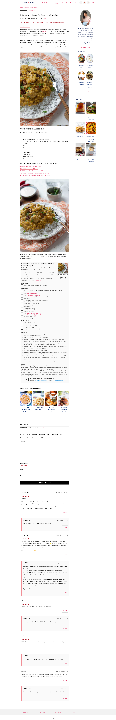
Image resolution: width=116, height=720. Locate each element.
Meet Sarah (73, 2)
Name (22, 469)
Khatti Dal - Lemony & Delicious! (29, 168)
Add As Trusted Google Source (56, 22)
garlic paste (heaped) (32, 293)
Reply (65, 512)
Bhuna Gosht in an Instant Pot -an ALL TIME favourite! (35, 175)
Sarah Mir (39, 280)
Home (38, 2)
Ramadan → (90, 91)
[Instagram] (88, 2)
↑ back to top (74, 712)
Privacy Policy (58, 712)
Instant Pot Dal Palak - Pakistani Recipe (30, 166)
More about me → (85, 47)
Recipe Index (45, 2)
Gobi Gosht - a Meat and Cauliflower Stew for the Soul (34, 173)
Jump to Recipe (26, 22)
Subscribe (65, 2)
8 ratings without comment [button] (45, 428)
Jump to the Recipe (25, 26)
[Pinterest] (84, 2)
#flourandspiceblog (56, 380)
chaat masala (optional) (33, 315)
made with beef (46, 31)
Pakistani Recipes (55, 2)
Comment (23, 441)
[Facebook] (80, 2)
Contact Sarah (42, 712)
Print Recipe (38, 22)
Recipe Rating (24, 463)
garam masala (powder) (33, 313)
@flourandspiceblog (40, 380)
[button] (21, 10)
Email (22, 476)
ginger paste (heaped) (33, 295)
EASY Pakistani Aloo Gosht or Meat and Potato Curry (34, 171)
